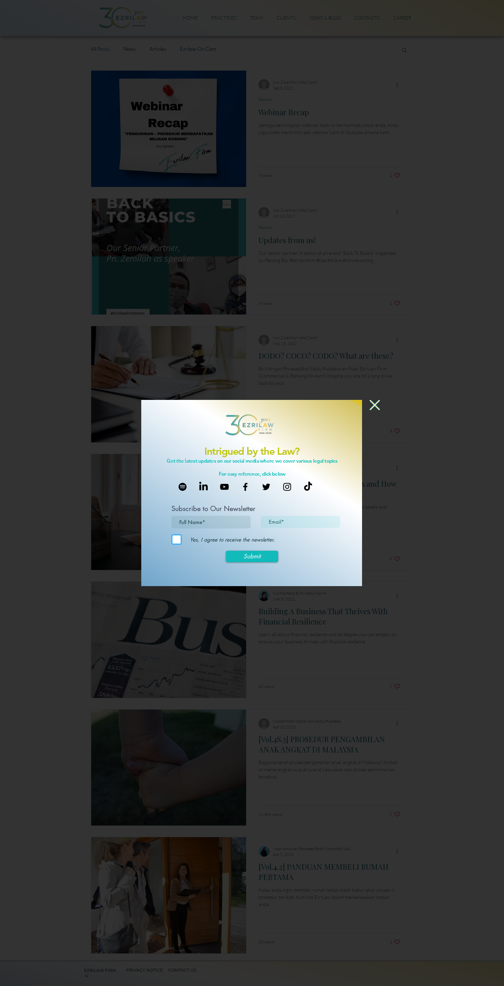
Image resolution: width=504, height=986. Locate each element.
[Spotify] (182, 487)
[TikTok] (308, 487)
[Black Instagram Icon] (287, 487)
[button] (375, 405)
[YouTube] (224, 487)
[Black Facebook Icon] (245, 487)
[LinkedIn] (203, 487)
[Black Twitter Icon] (266, 487)
